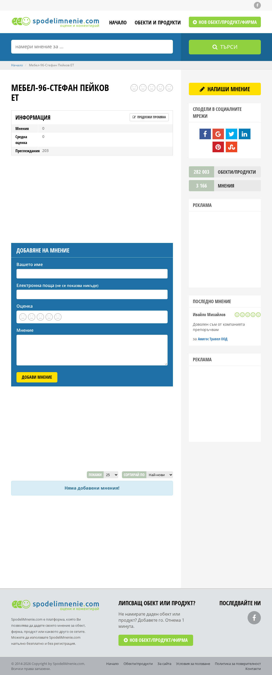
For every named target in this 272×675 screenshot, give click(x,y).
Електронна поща (57, 285)
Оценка (24, 306)
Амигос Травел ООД (212, 338)
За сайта (164, 663)
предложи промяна (151, 117)
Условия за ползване (193, 663)
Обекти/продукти (138, 663)
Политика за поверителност (238, 663)
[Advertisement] (92, 198)
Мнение (24, 330)
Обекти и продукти (158, 23)
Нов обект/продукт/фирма (227, 22)
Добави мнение (37, 377)
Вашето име (29, 264)
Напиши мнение (228, 89)
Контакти (253, 668)
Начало (118, 23)
